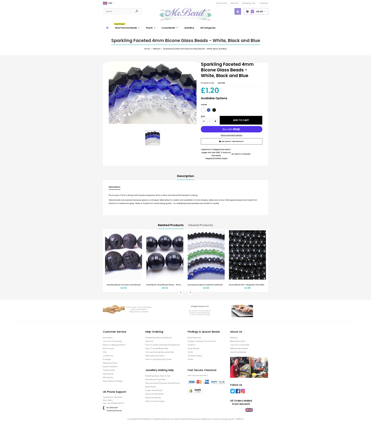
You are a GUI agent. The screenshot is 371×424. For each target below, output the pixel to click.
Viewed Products (200, 225)
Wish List (234, 3)
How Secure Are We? (198, 375)
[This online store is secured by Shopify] (195, 393)
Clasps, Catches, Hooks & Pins (202, 341)
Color (204, 104)
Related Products (171, 225)
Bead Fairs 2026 (237, 341)
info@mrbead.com (200, 306)
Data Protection (110, 366)
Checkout (264, 3)
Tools (190, 352)
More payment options (231, 135)
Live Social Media (238, 352)
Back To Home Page (154, 401)
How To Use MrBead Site (156, 348)
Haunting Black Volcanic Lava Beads (124, 284)
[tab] (114, 188)
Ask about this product (232, 141)
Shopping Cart (248, 3)
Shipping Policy (110, 363)
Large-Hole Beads (154, 390)
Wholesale (108, 377)
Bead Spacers (194, 337)
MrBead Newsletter (239, 348)
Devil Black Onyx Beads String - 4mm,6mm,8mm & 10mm (172, 284)
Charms (191, 344)
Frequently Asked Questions (158, 337)
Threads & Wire (195, 355)
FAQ (105, 352)
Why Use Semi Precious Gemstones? (162, 383)
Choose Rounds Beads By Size (159, 352)
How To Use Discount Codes (158, 359)
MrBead (234, 337)
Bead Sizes (150, 386)
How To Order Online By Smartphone (162, 344)
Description (185, 176)
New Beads (108, 373)
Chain (190, 359)
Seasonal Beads (153, 397)
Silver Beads (193, 348)
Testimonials (109, 370)
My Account (221, 3)
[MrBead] (185, 20)
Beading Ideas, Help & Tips (157, 375)
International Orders (154, 355)
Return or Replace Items (114, 344)
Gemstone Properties (155, 379)
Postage (107, 359)
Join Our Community (112, 341)
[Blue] (208, 110)
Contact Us (108, 355)
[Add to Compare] (138, 240)
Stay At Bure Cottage (112, 381)
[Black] (214, 110)
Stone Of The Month (154, 394)
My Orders (108, 337)
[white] (203, 110)
